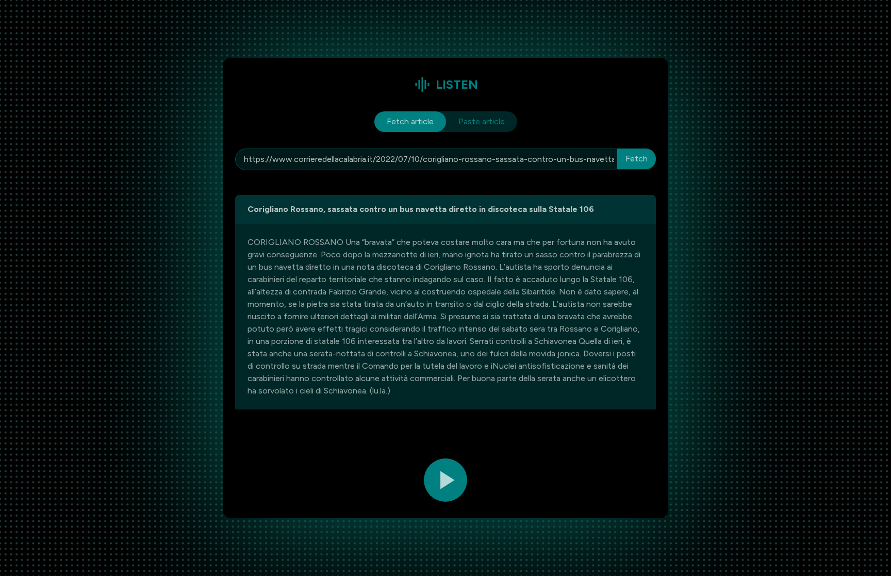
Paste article (481, 121)
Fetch (636, 158)
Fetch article (410, 121)
